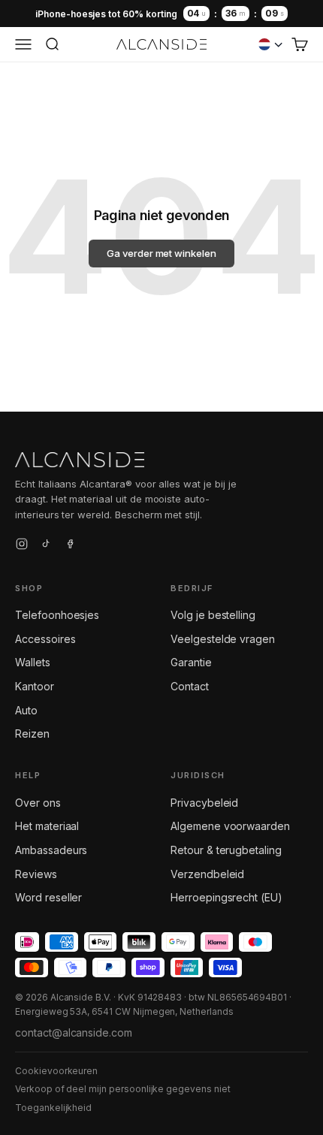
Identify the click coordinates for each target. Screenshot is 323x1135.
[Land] (270, 44)
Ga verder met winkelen (161, 253)
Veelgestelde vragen (223, 638)
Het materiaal (47, 826)
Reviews (36, 874)
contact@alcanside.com (73, 1032)
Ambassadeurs (51, 850)
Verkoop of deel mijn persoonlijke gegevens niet (123, 1088)
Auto (26, 710)
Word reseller (48, 897)
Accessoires (45, 638)
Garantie (191, 662)
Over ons (38, 802)
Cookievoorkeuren (56, 1070)
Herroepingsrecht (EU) (226, 897)
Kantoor (34, 686)
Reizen (32, 733)
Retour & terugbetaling (226, 850)
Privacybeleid (204, 802)
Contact (190, 686)
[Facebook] (70, 546)
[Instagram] (22, 546)
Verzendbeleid (207, 874)
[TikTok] (46, 546)
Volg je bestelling (213, 614)
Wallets (32, 662)
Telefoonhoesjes (57, 614)
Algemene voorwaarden (230, 826)
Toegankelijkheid (53, 1107)
